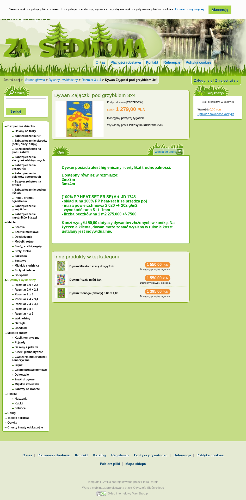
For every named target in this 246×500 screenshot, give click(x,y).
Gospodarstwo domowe (31, 370)
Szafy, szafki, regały (28, 246)
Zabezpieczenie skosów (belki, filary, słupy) (29, 142)
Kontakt (152, 62)
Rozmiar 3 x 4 (91, 80)
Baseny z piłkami (26, 347)
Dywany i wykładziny (63, 80)
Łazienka (21, 256)
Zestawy (20, 260)
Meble (11, 222)
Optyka (12, 422)
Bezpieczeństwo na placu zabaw (26, 150)
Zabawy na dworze (27, 389)
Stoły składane (25, 270)
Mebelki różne (24, 241)
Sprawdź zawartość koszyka (215, 114)
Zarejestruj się (227, 80)
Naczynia (21, 398)
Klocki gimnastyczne (29, 352)
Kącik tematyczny (27, 337)
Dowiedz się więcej (189, 9)
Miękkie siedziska (27, 265)
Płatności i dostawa (126, 62)
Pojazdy (20, 342)
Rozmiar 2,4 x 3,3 (26, 304)
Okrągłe (20, 323)
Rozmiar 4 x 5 (24, 313)
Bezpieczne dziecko (21, 126)
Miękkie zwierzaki (27, 384)
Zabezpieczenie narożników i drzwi (24, 216)
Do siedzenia (23, 236)
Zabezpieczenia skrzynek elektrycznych (28, 158)
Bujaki (19, 365)
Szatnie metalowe (27, 232)
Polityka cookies (198, 62)
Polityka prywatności (151, 455)
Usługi (11, 413)
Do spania (21, 275)
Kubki (19, 403)
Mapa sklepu (135, 464)
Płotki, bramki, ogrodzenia (23, 199)
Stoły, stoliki (23, 251)
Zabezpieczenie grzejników (24, 207)
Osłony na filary (25, 131)
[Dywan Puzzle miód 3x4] (61, 279)
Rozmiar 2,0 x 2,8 (26, 289)
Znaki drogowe (25, 379)
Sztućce (20, 408)
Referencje (171, 62)
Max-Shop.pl (140, 493)
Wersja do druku (165, 151)
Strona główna (35, 80)
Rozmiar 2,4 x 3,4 (26, 299)
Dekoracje (22, 374)
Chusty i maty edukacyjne (25, 427)
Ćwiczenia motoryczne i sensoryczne (29, 358)
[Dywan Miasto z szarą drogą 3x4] (61, 266)
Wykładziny (22, 318)
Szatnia (20, 227)
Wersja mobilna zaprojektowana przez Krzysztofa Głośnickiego (123, 487)
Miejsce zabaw (17, 333)
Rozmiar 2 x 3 (24, 294)
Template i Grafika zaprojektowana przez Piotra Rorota (123, 482)
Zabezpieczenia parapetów (24, 167)
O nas (100, 62)
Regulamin (120, 455)
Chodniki (21, 328)
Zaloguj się (203, 80)
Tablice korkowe (18, 418)
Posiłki (12, 394)
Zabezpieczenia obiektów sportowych (26, 175)
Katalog (99, 455)
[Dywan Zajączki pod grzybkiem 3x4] (79, 136)
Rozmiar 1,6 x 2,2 (26, 285)
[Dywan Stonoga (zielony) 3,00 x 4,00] (61, 293)
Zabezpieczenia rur (28, 136)
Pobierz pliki (110, 464)
